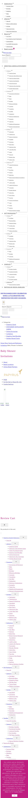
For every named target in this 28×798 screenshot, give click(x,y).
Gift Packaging (7, 667)
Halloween (11, 131)
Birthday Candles (13, 269)
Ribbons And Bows (13, 230)
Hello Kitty (11, 192)
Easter (10, 152)
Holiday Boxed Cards (13, 88)
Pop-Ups (11, 197)
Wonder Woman (12, 190)
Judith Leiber (12, 182)
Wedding (8, 11)
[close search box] (11, 58)
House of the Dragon (13, 200)
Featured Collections (11, 31)
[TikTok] (5, 405)
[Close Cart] (4, 525)
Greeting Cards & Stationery (11, 538)
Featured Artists (10, 29)
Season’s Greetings (13, 137)
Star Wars (11, 170)
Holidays (8, 594)
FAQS (5, 379)
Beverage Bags (12, 220)
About (5, 362)
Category (9, 673)
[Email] (8, 405)
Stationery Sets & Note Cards (15, 75)
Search (4, 55)
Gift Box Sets (12, 225)
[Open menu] (3, 302)
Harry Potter (12, 195)
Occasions (9, 562)
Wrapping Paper (12, 223)
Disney (10, 167)
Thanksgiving (12, 134)
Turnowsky (11, 187)
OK (15, 795)
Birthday (8, 8)
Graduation (11, 114)
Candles (8, 16)
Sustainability (9, 41)
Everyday (11, 256)
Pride (10, 203)
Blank (10, 98)
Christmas (11, 142)
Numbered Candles (13, 271)
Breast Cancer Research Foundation (17, 177)
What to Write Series (11, 23)
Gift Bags (11, 218)
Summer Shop (9, 6)
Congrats (11, 106)
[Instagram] (1, 405)
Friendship (11, 109)
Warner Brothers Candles (14, 210)
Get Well (11, 111)
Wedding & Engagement (14, 124)
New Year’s (11, 144)
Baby (7, 13)
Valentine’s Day (12, 147)
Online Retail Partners (10, 367)
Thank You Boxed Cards (14, 78)
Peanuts (11, 172)
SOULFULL (11, 180)
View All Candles (11, 721)
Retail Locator (8, 49)
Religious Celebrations (14, 116)
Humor (10, 205)
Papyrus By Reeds (8, 743)
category (8, 544)
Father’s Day (12, 159)
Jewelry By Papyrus (13, 185)
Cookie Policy (18, 792)
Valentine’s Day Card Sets (14, 86)
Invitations (9, 334)
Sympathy (11, 119)
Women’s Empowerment (14, 126)
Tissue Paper (12, 228)
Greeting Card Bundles (14, 80)
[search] (5, 58)
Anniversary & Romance (14, 93)
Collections (9, 623)
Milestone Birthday (13, 103)
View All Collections (13, 165)
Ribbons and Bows (14, 686)
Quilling (11, 208)
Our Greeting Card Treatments (14, 39)
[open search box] (5, 61)
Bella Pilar (11, 175)
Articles (8, 26)
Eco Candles (12, 276)
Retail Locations (8, 364)
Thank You (11, 121)
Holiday (8, 690)
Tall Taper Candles (13, 279)
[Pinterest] (6, 405)
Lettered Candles (13, 274)
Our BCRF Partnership (12, 44)
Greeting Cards (12, 73)
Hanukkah (11, 139)
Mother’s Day (12, 157)
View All (8, 21)
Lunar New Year (12, 149)
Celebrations (7, 746)
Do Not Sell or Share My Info (12, 382)
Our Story (8, 36)
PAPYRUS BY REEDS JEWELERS (14, 287)
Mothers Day (12, 243)
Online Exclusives (13, 83)
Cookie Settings (8, 384)
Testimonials (9, 46)
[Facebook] (3, 405)
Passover (11, 154)
